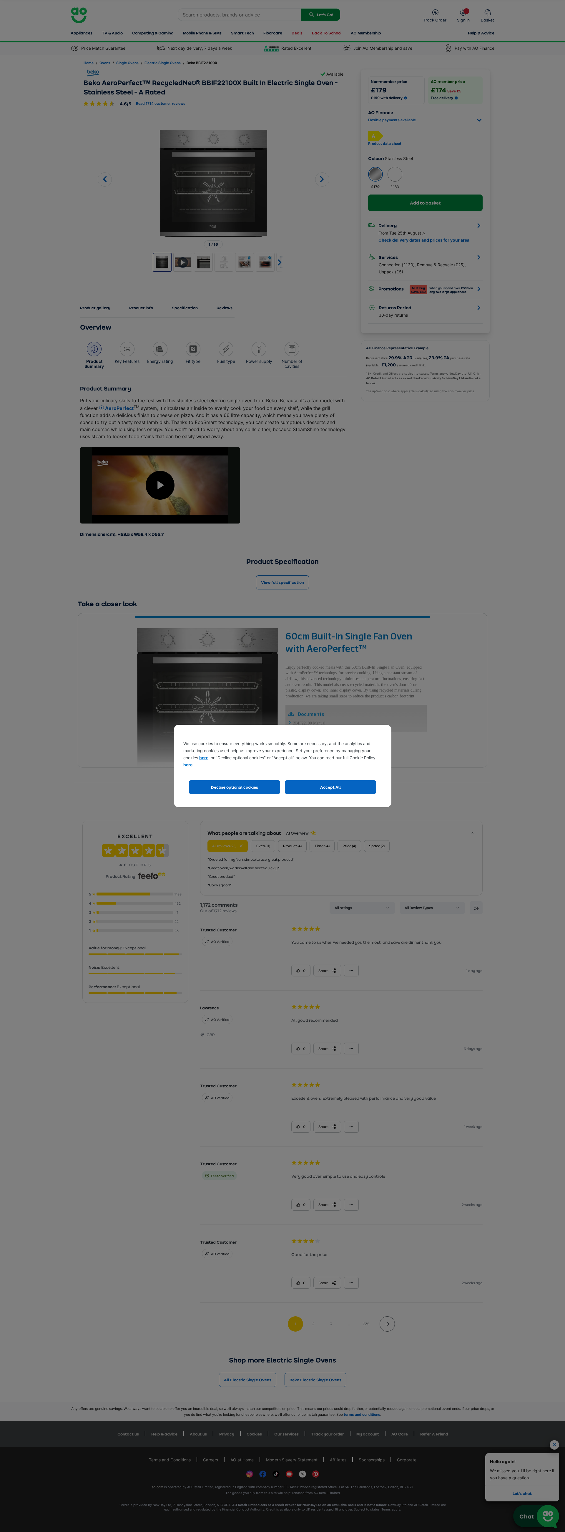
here (203, 757)
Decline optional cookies (234, 787)
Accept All (330, 787)
